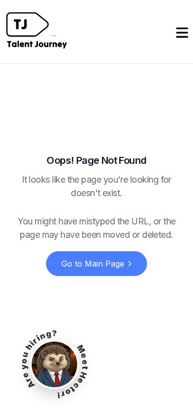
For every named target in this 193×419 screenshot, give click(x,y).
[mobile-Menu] (182, 32)
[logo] (36, 32)
